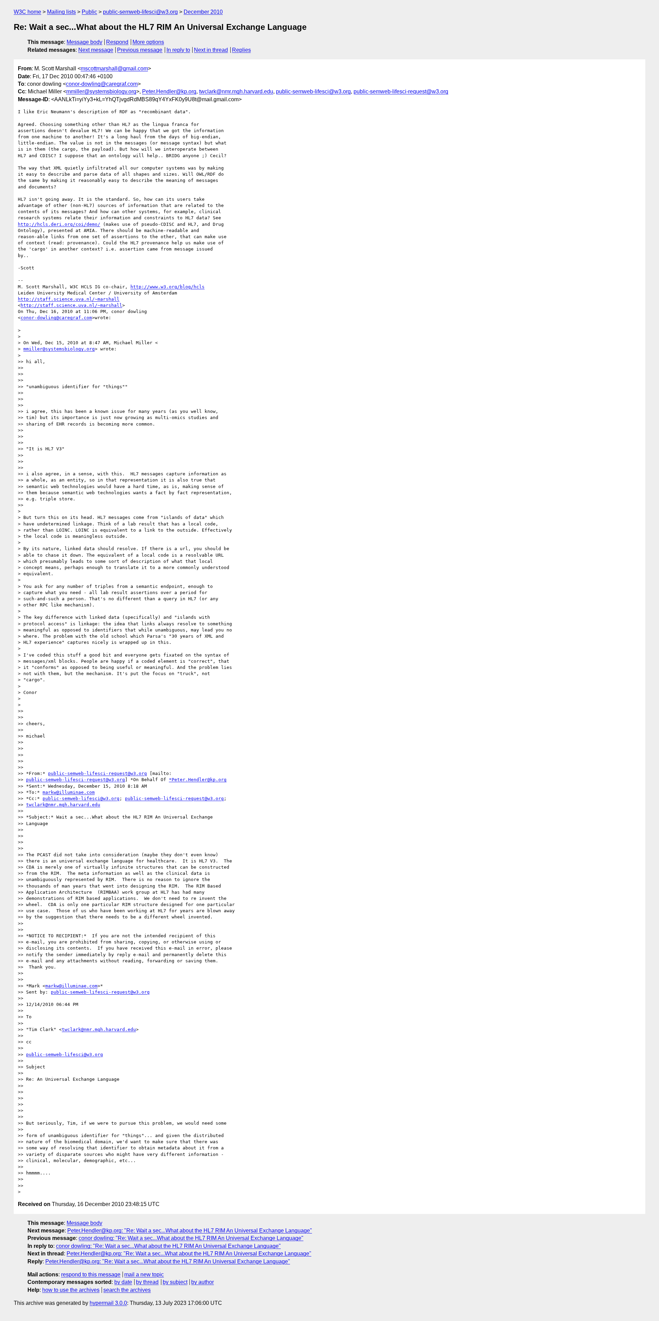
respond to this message (90, 1274)
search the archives (127, 1290)
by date (123, 1282)
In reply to (178, 50)
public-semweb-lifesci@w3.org (140, 12)
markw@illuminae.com (69, 792)
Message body (84, 42)
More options (148, 42)
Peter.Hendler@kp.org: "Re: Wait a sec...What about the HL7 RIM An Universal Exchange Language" (189, 1230)
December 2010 (203, 12)
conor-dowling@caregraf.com (102, 84)
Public (89, 12)
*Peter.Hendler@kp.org (198, 779)
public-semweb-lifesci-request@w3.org (401, 91)
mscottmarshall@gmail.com (114, 68)
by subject (175, 1282)
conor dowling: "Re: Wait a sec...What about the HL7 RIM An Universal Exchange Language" (191, 1238)
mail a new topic (144, 1274)
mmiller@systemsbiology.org (101, 91)
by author (202, 1282)
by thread (147, 1282)
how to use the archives (71, 1290)
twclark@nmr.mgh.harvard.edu (236, 91)
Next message (95, 50)
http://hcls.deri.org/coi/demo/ (59, 224)
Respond (117, 42)
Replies (241, 50)
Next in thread (211, 50)
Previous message (139, 50)
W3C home (27, 12)
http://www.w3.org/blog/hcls (167, 286)
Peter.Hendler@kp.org (169, 91)
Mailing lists (61, 12)
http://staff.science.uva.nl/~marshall (68, 299)
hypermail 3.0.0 (108, 1303)
